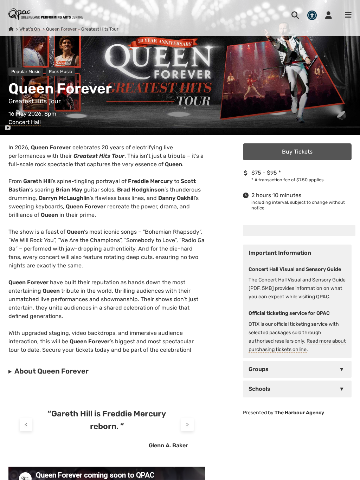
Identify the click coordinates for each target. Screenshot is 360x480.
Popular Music (25, 71)
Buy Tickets (297, 151)
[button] (297, 369)
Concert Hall (24, 122)
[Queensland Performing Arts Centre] (10, 29)
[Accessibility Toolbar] (312, 15)
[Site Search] (295, 15)
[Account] (328, 15)
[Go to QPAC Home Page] (45, 14)
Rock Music (60, 71)
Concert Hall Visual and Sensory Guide (302, 280)
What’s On (29, 29)
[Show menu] (346, 15)
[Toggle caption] (8, 127)
